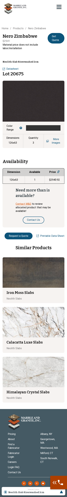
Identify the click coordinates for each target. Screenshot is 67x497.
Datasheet (12, 68)
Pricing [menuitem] (12, 434)
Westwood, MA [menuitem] (49, 447)
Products (18, 28)
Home (5, 28)
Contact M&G (23, 203)
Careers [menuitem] (12, 462)
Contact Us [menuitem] (14, 472)
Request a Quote (18, 235)
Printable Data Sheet (52, 235)
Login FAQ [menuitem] (13, 467)
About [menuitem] (11, 439)
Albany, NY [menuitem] (46, 434)
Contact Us (33, 219)
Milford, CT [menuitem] (46, 453)
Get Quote (55, 38)
